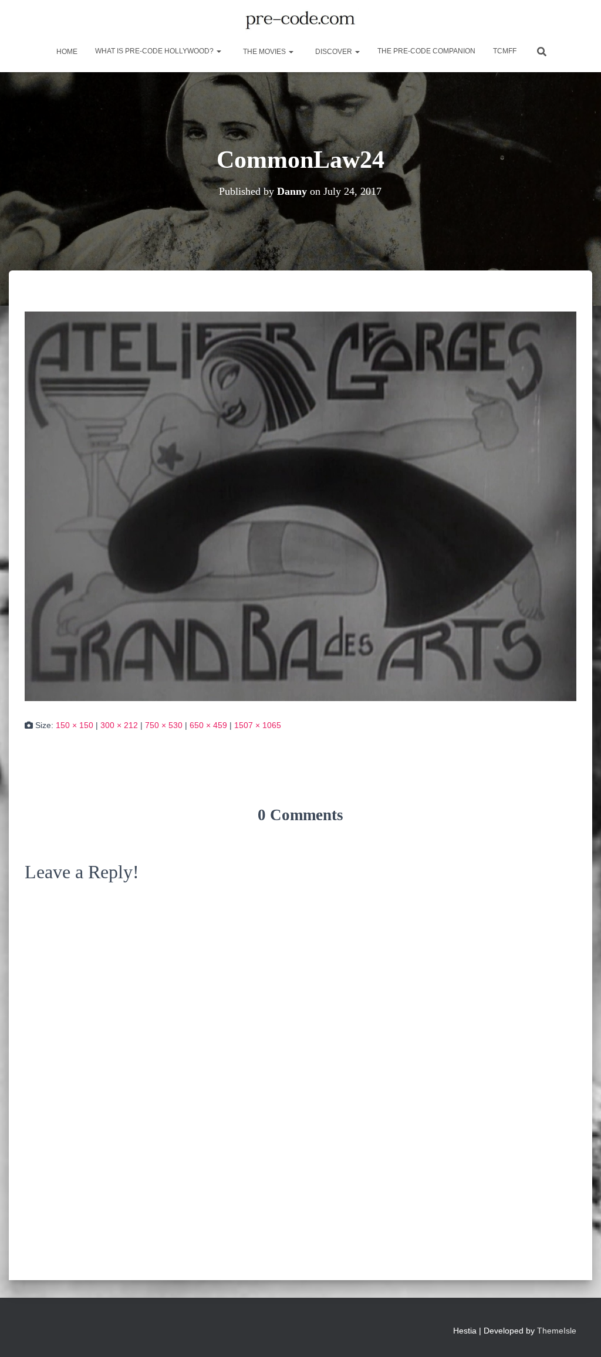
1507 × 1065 (257, 725)
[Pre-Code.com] (300, 20)
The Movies (264, 52)
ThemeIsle (556, 1330)
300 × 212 (119, 725)
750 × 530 (164, 725)
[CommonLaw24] (300, 505)
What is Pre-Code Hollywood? (155, 51)
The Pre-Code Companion (426, 51)
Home (66, 52)
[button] (218, 51)
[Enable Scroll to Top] (578, 1333)
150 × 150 (74, 725)
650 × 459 (208, 725)
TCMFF (504, 51)
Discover (333, 52)
